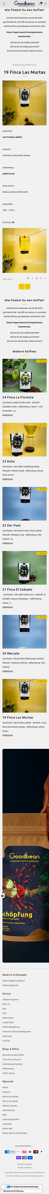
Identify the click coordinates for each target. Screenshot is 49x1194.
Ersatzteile (7, 1124)
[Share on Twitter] (37, 278)
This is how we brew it (11, 1059)
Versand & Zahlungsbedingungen (16, 1031)
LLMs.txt (6, 1041)
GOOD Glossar (8, 1073)
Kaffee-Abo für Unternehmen (14, 1133)
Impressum (7, 1036)
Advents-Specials (9, 1106)
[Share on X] (32, 278)
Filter (4, 1115)
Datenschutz (7, 1018)
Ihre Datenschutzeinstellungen (24, 1186)
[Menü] (3, 3)
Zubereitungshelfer (10, 1119)
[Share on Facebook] (28, 278)
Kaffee (5, 1087)
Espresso (6, 1092)
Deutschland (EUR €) (23, 1146)
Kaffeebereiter (8, 1110)
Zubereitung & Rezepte (12, 1064)
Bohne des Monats (10, 1096)
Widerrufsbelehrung (11, 1027)
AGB (4, 1013)
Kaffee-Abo (7, 1128)
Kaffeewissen (8, 1069)
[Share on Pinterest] (41, 278)
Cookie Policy (8, 1022)
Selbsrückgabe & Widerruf (13, 981)
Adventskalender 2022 (24, 65)
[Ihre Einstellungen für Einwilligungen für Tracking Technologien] (2, 895)
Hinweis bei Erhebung (13, 1191)
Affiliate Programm (10, 999)
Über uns (6, 1004)
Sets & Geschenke (10, 1101)
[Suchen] (45, 3)
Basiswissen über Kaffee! (13, 1055)
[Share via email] (45, 278)
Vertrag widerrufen (10, 985)
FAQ (4, 1009)
